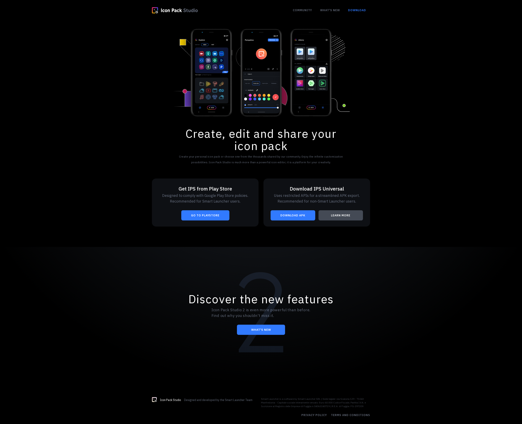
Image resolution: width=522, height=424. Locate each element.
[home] (175, 10)
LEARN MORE (340, 215)
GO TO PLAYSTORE (205, 215)
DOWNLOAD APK (292, 215)
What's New (330, 10)
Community (302, 10)
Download (357, 10)
